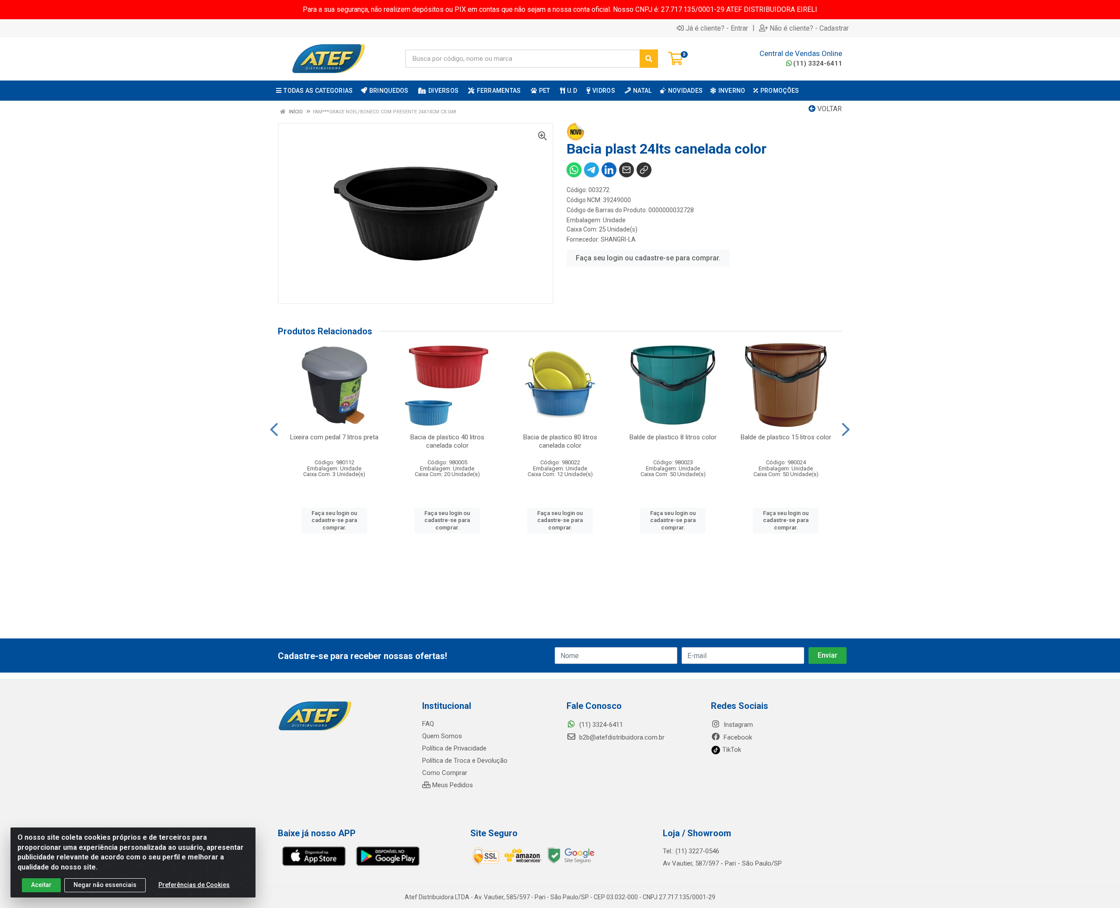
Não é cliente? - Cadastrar (809, 28)
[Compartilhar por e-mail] (626, 169)
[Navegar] (274, 430)
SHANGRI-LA (618, 239)
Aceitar (41, 884)
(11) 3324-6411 (817, 63)
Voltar (829, 109)
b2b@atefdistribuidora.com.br (621, 737)
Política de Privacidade (454, 748)
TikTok (731, 750)
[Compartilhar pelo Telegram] (591, 169)
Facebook (737, 737)
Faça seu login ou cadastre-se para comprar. (648, 258)
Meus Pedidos (451, 785)
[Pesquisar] (649, 58)
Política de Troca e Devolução (465, 760)
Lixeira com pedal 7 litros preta (334, 437)
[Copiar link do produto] (644, 169)
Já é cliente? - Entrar (717, 28)
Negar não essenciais (105, 884)
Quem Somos (442, 736)
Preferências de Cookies (194, 884)
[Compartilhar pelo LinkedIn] (609, 169)
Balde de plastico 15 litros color (786, 437)
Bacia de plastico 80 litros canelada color (560, 441)
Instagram (737, 725)
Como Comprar (444, 773)
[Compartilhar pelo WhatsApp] (574, 169)
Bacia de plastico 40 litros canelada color (447, 441)
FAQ (428, 724)
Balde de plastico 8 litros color (673, 437)
